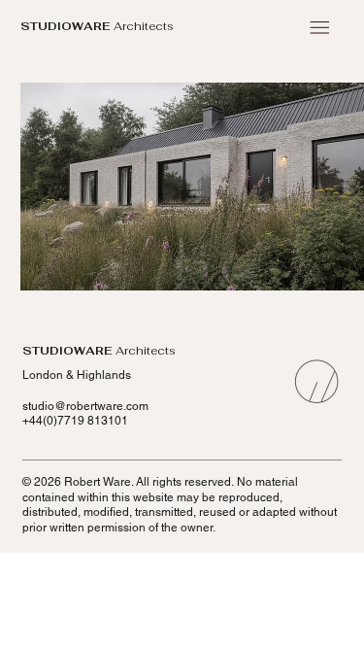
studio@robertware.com (85, 406)
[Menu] (320, 28)
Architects (97, 25)
